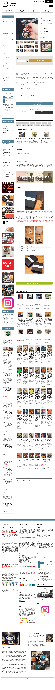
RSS (29, 683)
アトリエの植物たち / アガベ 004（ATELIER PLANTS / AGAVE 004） (37, 461)
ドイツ (10, 321)
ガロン (28, 686)
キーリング (18, 122)
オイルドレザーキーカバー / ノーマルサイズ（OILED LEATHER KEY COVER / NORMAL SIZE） (49, 376)
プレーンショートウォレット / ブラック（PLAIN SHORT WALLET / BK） (43, 417)
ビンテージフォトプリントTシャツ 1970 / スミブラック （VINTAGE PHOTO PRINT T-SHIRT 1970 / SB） (30, 336)
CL (28, 97)
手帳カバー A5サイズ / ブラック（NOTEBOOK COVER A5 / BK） (49, 441)
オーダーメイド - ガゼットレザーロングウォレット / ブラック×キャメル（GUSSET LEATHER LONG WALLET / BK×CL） (49, 462)
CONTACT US (47, 11)
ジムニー (24, 125)
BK (27, 97)
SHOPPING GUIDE (21, 11)
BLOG (34, 11)
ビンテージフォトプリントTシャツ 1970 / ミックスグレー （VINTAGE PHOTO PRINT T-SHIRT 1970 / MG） (43, 397)
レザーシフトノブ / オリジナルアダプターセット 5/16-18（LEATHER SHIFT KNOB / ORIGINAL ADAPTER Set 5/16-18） (10, 356)
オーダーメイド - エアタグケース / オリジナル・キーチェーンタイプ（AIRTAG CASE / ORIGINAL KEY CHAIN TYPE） (43, 376)
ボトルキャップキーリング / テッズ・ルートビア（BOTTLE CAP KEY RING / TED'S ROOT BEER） (8, 446)
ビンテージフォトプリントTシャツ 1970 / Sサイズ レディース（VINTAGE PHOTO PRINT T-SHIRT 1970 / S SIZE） (48, 302)
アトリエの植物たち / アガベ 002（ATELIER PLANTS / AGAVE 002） (25, 461)
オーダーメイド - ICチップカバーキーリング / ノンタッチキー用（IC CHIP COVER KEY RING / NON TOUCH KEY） (19, 462)
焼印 (11, 323)
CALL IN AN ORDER (8, 11)
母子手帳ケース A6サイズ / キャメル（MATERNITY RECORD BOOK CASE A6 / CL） (25, 396)
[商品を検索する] (51, 6)
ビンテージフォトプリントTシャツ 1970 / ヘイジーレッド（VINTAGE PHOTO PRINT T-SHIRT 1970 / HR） (21, 301)
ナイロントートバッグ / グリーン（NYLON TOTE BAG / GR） (19, 375)
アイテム (50, 1)
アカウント (42, 1)
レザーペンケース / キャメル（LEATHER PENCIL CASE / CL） (31, 417)
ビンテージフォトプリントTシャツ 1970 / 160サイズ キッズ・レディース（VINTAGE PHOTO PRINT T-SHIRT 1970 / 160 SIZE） (30, 302)
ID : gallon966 (45, 615)
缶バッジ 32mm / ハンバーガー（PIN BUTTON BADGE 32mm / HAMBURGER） (49, 396)
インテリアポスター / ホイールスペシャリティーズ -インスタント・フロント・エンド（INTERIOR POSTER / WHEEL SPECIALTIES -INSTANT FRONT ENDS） (37, 420)
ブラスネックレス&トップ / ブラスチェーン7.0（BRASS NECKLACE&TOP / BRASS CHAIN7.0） (19, 397)
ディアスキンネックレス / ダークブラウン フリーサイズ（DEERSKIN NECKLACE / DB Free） (25, 441)
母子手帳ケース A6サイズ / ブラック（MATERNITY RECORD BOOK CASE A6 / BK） (37, 396)
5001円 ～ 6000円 (29, 125)
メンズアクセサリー (6, 315)
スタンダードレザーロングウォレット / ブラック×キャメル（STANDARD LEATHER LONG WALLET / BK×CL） (21, 337)
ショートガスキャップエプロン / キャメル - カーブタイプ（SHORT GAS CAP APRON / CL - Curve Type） (39, 320)
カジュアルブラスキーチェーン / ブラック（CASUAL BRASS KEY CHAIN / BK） (46, 139)
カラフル (6, 323)
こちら (16, 531)
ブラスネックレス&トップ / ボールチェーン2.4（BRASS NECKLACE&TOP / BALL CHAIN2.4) (34, 139)
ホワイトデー (8, 318)
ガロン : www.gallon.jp (45, 599)
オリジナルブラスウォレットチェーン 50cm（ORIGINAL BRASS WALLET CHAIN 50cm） (37, 376)
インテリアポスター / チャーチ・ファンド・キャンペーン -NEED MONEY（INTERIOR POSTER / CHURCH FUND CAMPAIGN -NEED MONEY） (31, 355)
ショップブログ (24, 683)
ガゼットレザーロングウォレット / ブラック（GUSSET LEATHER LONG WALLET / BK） (8, 458)
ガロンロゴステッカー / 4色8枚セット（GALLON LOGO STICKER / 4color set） (25, 353)
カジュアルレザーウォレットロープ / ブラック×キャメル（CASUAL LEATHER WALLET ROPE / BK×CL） (25, 376)
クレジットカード (32, 555)
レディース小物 (8, 314)
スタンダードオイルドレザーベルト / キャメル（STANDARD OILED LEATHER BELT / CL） (5, 355)
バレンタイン (44, 122)
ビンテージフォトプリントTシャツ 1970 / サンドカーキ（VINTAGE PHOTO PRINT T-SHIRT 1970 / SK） (19, 354)
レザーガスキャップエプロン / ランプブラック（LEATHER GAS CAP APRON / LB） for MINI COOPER (31, 441)
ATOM (32, 683)
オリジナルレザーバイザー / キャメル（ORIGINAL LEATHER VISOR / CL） (31, 375)
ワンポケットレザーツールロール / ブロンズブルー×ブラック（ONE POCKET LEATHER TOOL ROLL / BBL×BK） (21, 320)
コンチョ (42, 125)
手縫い (7, 322)
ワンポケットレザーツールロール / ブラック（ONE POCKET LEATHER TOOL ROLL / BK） (48, 320)
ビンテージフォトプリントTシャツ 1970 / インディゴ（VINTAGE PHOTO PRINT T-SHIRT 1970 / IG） (39, 301)
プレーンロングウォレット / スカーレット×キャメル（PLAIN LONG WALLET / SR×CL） (49, 418)
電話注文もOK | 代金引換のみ (45, 576)
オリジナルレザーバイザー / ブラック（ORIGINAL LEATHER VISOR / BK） (30, 319)
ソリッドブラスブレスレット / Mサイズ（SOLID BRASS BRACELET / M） (43, 441)
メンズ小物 (4, 314)
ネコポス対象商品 (36, 125)
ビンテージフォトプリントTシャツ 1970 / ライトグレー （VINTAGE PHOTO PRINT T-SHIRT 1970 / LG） (25, 418)
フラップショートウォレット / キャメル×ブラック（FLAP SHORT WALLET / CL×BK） (43, 461)
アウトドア (9, 323)
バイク (49, 122)
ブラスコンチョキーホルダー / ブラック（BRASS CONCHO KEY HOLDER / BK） (22, 139)
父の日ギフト (39, 122)
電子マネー (27, 556)
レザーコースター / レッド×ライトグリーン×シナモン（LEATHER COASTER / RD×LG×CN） (19, 418)
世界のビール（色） (7, 317)
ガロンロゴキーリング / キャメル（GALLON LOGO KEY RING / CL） (37, 441)
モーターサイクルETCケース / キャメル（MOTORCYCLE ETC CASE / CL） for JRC (19, 441)
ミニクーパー (19, 125)
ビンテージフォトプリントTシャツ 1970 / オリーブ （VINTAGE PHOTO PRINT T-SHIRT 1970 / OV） (39, 336)
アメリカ (8, 321)
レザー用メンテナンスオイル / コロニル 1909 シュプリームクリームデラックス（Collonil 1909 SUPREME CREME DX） (43, 354)
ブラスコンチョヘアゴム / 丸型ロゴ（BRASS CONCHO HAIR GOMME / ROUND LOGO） (49, 354)
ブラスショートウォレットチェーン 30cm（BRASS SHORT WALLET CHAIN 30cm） (37, 353)
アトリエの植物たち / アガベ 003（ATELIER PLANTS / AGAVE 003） (31, 461)
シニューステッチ (48, 125)
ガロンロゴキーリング (25, 122)
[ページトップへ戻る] (27, 679)
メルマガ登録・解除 (36, 1)
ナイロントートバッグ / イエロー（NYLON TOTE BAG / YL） (31, 396)
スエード (5, 321)
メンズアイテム (32, 122)
